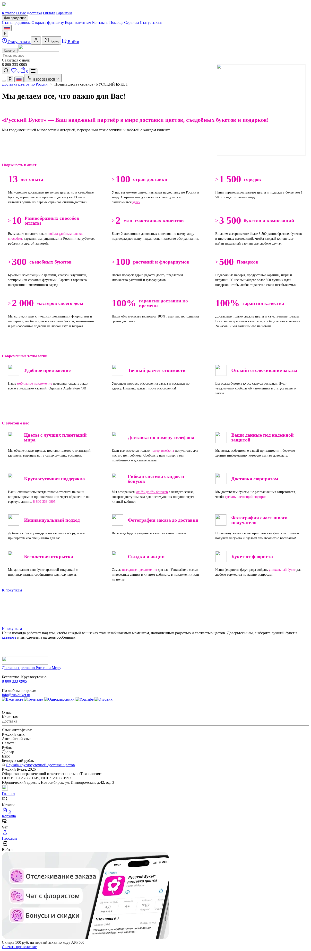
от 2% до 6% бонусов (152, 492)
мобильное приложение (34, 383)
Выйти (73, 42)
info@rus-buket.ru (16, 695)
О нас (21, 13)
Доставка (34, 13)
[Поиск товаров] (6, 71)
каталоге (9, 637)
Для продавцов (15, 18)
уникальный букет (282, 570)
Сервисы (131, 22)
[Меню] (33, 71)
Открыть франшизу (48, 22)
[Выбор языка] (7, 28)
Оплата (49, 13)
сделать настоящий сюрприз (245, 497)
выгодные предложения (139, 570)
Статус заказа (151, 22)
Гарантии (64, 13)
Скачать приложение (19, 947)
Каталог (8, 13)
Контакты (100, 22)
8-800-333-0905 (44, 501)
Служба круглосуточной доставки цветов (40, 765)
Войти (54, 42)
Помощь (116, 22)
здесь (136, 202)
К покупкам (12, 590)
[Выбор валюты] (5, 33)
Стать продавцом (16, 22)
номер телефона (162, 450)
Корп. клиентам (78, 22)
